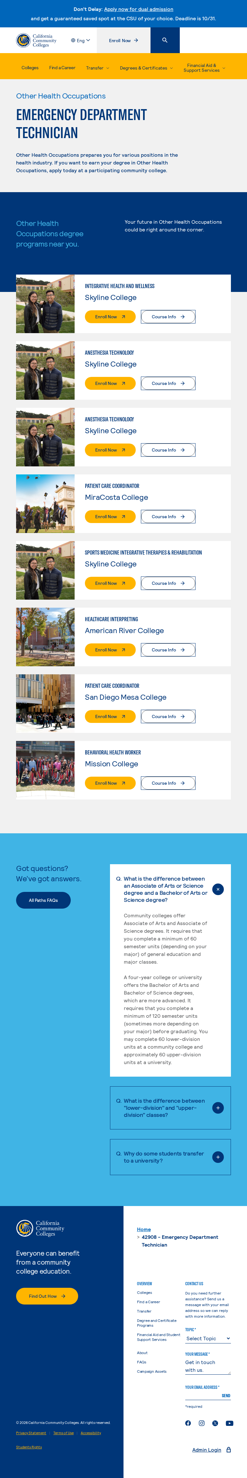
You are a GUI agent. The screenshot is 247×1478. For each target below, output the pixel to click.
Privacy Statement (31, 1433)
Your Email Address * (202, 1387)
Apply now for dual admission (138, 9)
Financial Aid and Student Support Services (158, 1337)
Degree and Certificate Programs (157, 1322)
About (142, 1352)
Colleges (30, 67)
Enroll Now (129, 42)
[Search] (165, 40)
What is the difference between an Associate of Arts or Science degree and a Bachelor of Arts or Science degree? (165, 889)
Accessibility (91, 1433)
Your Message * (197, 1354)
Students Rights (29, 1447)
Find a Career (62, 67)
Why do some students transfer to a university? (164, 1157)
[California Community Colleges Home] (36, 40)
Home (144, 1229)
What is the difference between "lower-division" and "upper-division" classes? (164, 1107)
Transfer (144, 1311)
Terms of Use (63, 1433)
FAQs (141, 1362)
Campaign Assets (152, 1371)
